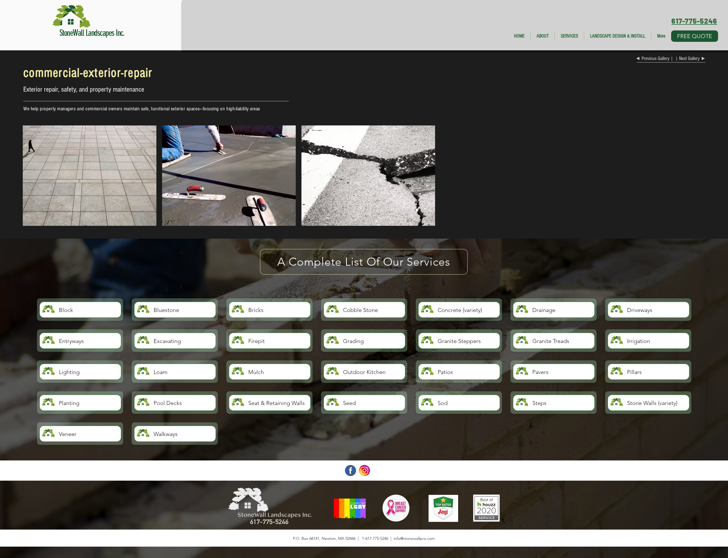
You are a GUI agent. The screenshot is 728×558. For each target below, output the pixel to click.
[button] (694, 36)
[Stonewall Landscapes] (350, 537)
